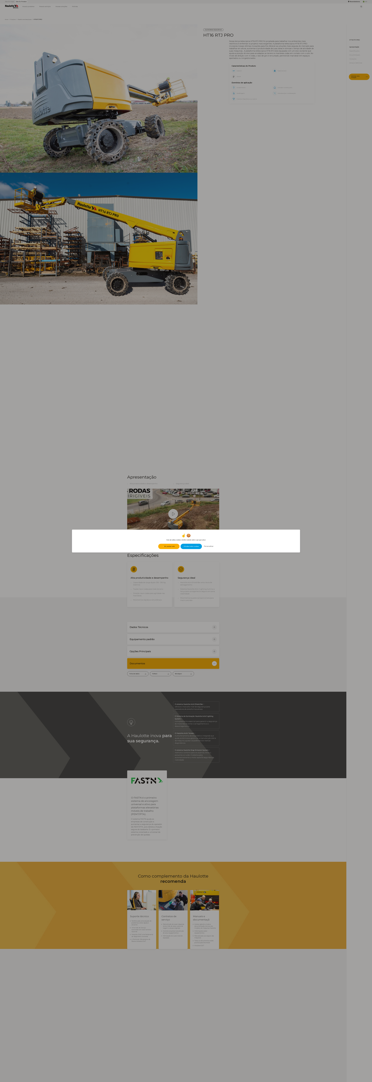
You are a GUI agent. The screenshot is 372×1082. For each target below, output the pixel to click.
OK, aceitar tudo (169, 546)
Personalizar (209, 546)
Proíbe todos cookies (192, 546)
